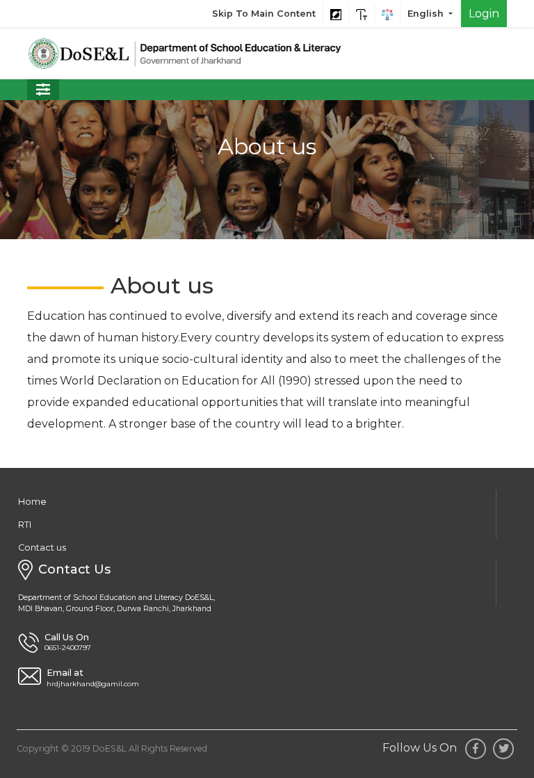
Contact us (42, 547)
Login (484, 13)
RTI (24, 524)
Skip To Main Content (264, 13)
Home (32, 501)
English (426, 13)
